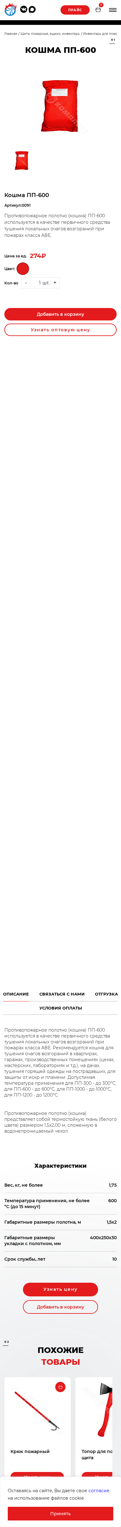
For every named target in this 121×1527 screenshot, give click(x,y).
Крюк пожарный (30, 1451)
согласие (99, 1490)
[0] (98, 10)
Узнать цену (60, 1289)
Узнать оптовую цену (60, 330)
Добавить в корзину (60, 314)
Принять (60, 1513)
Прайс (75, 10)
